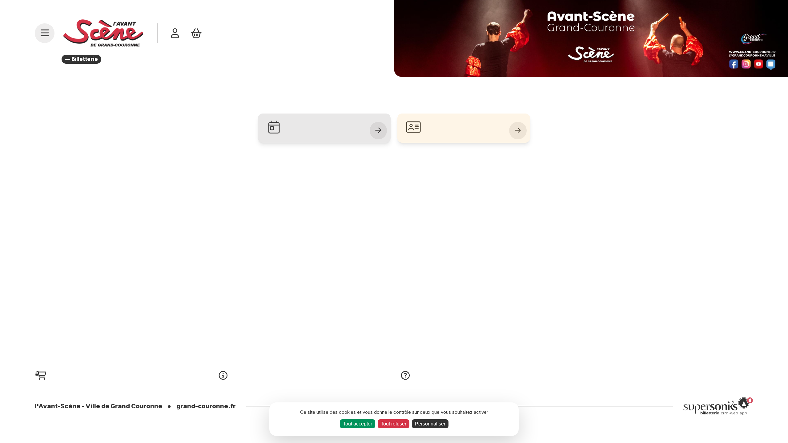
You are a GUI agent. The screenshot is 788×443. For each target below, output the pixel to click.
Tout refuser (393, 423)
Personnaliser (430, 423)
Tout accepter (357, 423)
